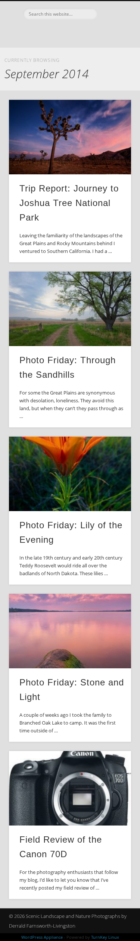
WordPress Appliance (42, 937)
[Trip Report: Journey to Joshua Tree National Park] (70, 137)
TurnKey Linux (105, 937)
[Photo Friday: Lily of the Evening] (70, 474)
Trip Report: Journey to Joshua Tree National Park (69, 202)
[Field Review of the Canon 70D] (70, 788)
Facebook (61, 32)
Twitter (77, 32)
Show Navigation (113, 67)
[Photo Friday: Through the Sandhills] (70, 309)
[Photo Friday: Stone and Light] (70, 631)
